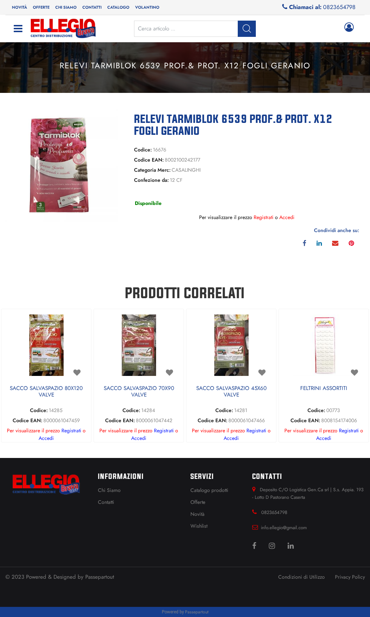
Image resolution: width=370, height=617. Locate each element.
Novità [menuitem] (19, 7)
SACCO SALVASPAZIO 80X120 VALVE (46, 392)
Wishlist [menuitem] (198, 526)
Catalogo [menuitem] (118, 7)
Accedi (286, 217)
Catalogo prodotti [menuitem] (209, 490)
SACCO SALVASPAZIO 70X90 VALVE (139, 392)
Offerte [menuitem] (41, 7)
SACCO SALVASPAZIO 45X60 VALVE (231, 392)
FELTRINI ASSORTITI (323, 388)
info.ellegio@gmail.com (284, 527)
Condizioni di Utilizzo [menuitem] (301, 576)
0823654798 (339, 7)
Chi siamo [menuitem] (66, 7)
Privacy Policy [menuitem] (350, 576)
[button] (61, 164)
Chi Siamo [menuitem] (109, 490)
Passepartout (99, 577)
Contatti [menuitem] (92, 7)
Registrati (264, 217)
